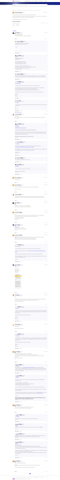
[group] (46, 38)
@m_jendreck (17, 125)
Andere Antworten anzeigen (18, 112)
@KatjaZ (18, 102)
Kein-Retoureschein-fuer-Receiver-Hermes (20, 127)
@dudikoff (18, 335)
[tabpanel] (30, 253)
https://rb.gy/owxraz (39, 392)
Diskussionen (19, 10)
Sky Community (14, 10)
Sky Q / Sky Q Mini (30, 10)
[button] (15, 71)
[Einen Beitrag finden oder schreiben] (46, 5)
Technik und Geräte (24, 10)
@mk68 (18, 308)
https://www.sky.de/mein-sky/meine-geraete (28, 367)
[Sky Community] (16, 1)
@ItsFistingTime (19, 83)
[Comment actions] (47, 32)
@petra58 (18, 416)
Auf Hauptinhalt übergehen (3, 0)
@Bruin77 (18, 377)
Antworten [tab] (14, 30)
